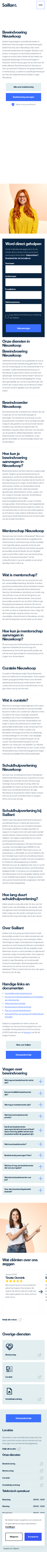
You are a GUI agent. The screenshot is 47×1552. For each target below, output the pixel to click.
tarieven (27, 1032)
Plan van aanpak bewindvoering (18, 1010)
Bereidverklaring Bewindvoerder (18, 1007)
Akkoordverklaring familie (15, 1003)
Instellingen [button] (10, 1527)
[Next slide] (41, 1292)
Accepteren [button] (33, 1536)
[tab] (5, 1326)
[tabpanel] (21, 1292)
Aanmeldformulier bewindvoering (18, 993)
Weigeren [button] (14, 1536)
